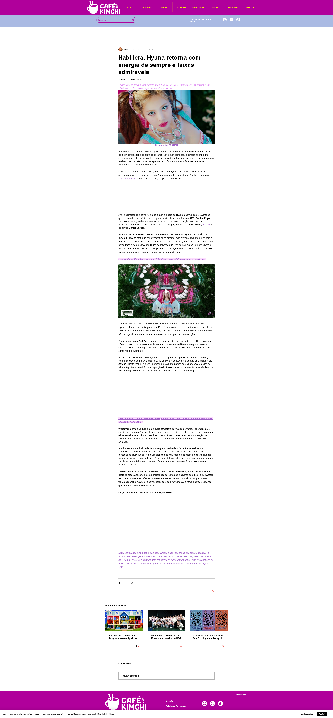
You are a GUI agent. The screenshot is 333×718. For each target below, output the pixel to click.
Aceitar (322, 714)
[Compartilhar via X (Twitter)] (126, 583)
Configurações (307, 714)
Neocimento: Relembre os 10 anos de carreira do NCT (166, 637)
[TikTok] (238, 19)
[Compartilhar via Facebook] (119, 583)
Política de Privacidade (104, 714)
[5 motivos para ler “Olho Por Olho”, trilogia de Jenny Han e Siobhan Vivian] (209, 620)
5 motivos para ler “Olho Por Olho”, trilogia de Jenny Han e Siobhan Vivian (208, 637)
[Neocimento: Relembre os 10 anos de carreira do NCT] (166, 620)
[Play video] (166, 291)
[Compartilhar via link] (132, 583)
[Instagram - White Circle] (225, 19)
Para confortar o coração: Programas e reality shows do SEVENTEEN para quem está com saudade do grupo (124, 637)
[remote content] (166, 197)
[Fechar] (329, 714)
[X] (231, 19)
